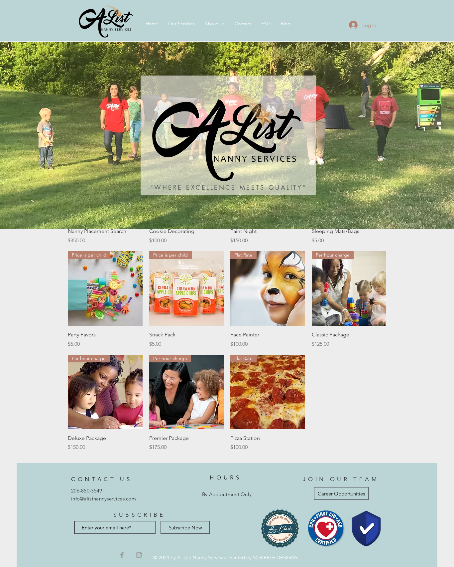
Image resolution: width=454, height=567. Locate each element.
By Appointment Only (227, 494)
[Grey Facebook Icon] (122, 555)
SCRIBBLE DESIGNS (275, 557)
